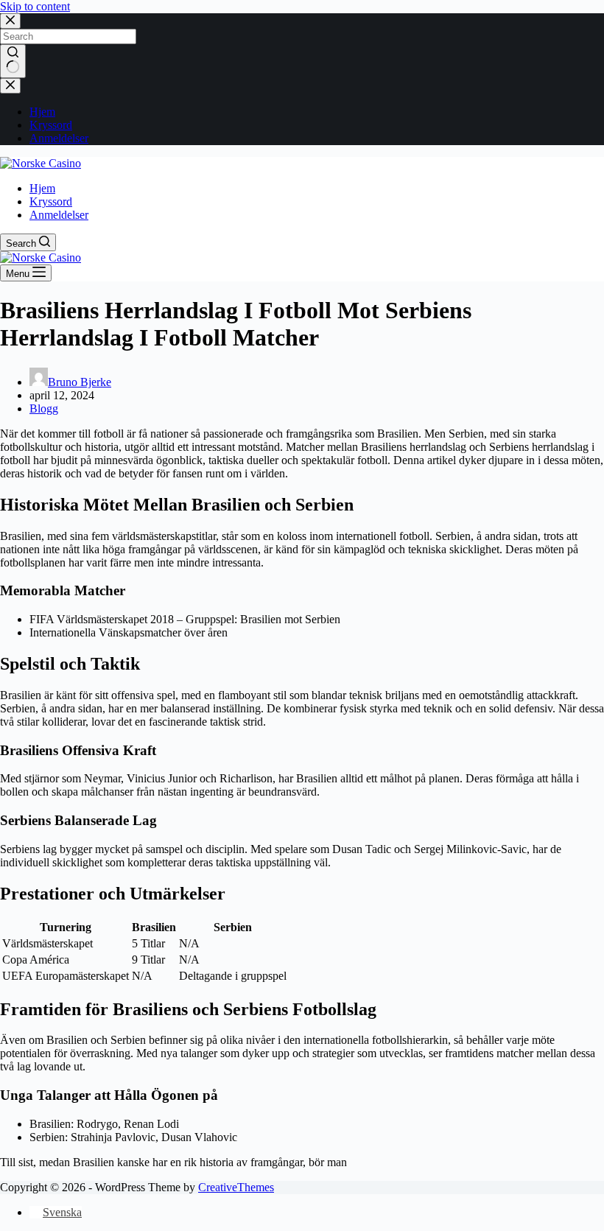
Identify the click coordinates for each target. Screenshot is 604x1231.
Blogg (43, 408)
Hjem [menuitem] (42, 111)
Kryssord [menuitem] (50, 125)
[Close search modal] (10, 21)
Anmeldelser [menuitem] (58, 138)
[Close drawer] (10, 86)
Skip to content (35, 6)
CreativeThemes (236, 1187)
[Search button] (13, 61)
